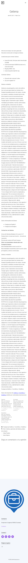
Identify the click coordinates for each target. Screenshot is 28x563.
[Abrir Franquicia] (2, 3)
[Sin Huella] (19, 405)
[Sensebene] (7, 417)
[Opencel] (7, 405)
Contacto (3, 526)
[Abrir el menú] (2, 546)
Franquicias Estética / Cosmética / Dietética (14, 427)
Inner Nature (6, 435)
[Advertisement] (14, 35)
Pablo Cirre (17, 15)
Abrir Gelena (6, 429)
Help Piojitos (6, 433)
